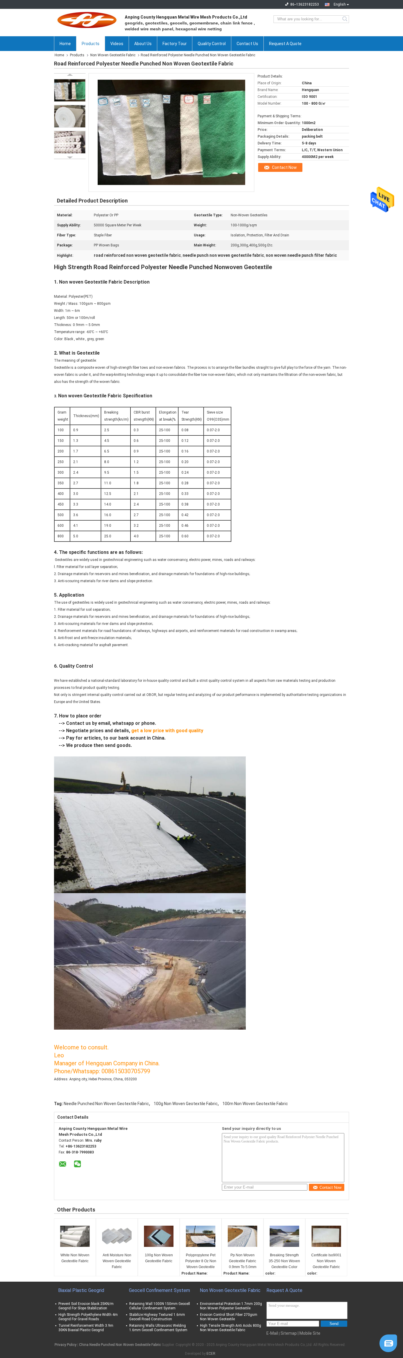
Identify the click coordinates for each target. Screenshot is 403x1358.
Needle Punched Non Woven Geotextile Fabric (106, 1103)
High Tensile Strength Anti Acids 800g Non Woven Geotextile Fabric (230, 1328)
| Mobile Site (309, 1333)
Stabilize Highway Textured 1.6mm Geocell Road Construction (157, 1317)
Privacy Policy (65, 1345)
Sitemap (289, 1333)
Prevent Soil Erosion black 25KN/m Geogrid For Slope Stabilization (86, 1306)
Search (345, 19)
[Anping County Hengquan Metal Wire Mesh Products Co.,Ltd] (86, 19)
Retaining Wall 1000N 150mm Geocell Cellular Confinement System (159, 1306)
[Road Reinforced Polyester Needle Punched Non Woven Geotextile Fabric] (70, 90)
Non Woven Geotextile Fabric (112, 55)
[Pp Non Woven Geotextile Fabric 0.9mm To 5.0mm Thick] (242, 1236)
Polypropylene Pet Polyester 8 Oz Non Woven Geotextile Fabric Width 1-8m (200, 1261)
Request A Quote (285, 43)
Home (65, 43)
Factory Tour (175, 43)
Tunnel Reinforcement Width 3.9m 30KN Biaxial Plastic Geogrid (85, 1328)
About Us (143, 43)
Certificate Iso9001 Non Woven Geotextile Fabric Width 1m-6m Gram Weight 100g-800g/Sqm (326, 1261)
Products (90, 43)
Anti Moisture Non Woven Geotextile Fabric (117, 1261)
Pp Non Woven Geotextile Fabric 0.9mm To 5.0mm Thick (242, 1261)
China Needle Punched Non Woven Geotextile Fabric (120, 1345)
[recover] (388, 1343)
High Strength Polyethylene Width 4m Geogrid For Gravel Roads (88, 1317)
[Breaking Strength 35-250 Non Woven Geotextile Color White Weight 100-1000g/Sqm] (284, 1236)
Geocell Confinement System (159, 1290)
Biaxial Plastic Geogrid (81, 1290)
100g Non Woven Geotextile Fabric (186, 1103)
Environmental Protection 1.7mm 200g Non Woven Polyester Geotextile (231, 1306)
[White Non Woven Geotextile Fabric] (75, 1236)
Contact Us (247, 43)
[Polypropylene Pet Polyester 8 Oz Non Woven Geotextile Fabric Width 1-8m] (200, 1236)
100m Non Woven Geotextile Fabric (255, 1103)
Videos (116, 43)
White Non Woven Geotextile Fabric (74, 1258)
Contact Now (284, 167)
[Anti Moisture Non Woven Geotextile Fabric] (116, 1236)
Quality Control (212, 43)
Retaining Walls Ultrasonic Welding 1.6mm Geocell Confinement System (158, 1328)
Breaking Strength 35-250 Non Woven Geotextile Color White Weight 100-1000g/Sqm (284, 1261)
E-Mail (272, 1333)
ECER (211, 1354)
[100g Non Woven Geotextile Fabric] (158, 1236)
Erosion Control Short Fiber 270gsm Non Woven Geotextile (228, 1317)
